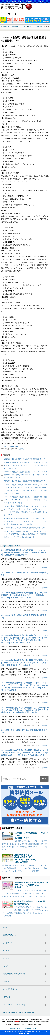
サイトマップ (7, 943)
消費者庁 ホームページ (11, 447)
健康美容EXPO (15, 1029)
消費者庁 (22, 449)
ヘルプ (5, 966)
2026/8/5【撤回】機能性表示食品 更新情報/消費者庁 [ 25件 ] (25, 528)
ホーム (5, 927)
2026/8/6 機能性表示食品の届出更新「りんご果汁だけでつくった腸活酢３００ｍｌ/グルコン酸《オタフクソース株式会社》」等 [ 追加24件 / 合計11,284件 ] (25, 521)
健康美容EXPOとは (10, 935)
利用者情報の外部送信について (14, 974)
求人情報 (6, 958)
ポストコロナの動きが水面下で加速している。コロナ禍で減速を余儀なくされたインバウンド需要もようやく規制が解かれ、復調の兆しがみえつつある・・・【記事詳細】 (25, 893)
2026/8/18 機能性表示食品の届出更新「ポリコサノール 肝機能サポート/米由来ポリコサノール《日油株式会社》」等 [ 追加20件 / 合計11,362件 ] (25, 475)
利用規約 (6, 981)
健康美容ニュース (31, 1029)
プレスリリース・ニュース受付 (14, 1005)
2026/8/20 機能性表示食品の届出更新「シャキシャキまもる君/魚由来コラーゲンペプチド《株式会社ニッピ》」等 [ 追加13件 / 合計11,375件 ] (25, 465)
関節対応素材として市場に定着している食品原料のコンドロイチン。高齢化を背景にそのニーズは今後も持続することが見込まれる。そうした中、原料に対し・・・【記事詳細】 (24, 868)
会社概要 (6, 951)
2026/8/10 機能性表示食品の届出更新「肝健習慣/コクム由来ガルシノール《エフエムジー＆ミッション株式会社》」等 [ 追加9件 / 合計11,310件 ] (25, 500)
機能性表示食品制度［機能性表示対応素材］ (19, 1012)
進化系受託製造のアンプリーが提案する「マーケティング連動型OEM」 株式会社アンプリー (31, 884)
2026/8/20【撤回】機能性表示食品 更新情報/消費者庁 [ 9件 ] (25, 459)
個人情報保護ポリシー (11, 989)
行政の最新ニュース (11, 546)
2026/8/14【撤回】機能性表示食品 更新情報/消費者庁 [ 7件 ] (25, 481)
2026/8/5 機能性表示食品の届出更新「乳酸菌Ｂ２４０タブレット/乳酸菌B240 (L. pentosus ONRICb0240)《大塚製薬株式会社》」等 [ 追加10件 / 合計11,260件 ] (25, 534)
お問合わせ (7, 997)
